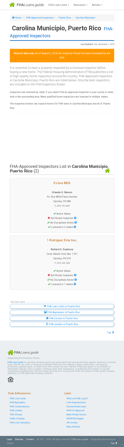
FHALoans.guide (15, 362)
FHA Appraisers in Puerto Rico (63, 312)
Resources (80, 4)
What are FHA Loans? (77, 398)
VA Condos (72, 422)
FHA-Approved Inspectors (40, 17)
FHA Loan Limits (18, 398)
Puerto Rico (65, 17)
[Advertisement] (62, 139)
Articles (96, 4)
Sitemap (19, 439)
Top (109, 332)
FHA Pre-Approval (75, 410)
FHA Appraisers (17, 402)
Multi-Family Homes (76, 414)
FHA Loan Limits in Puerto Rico (63, 306)
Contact (30, 439)
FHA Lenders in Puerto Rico (63, 324)
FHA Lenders (16, 410)
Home (17, 17)
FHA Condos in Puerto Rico (63, 318)
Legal (9, 439)
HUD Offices (16, 414)
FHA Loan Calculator (20, 422)
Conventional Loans (76, 406)
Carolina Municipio (85, 17)
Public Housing (17, 418)
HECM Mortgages (75, 418)
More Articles (73, 426)
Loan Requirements (76, 402)
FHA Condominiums (20, 406)
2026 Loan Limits (58, 4)
